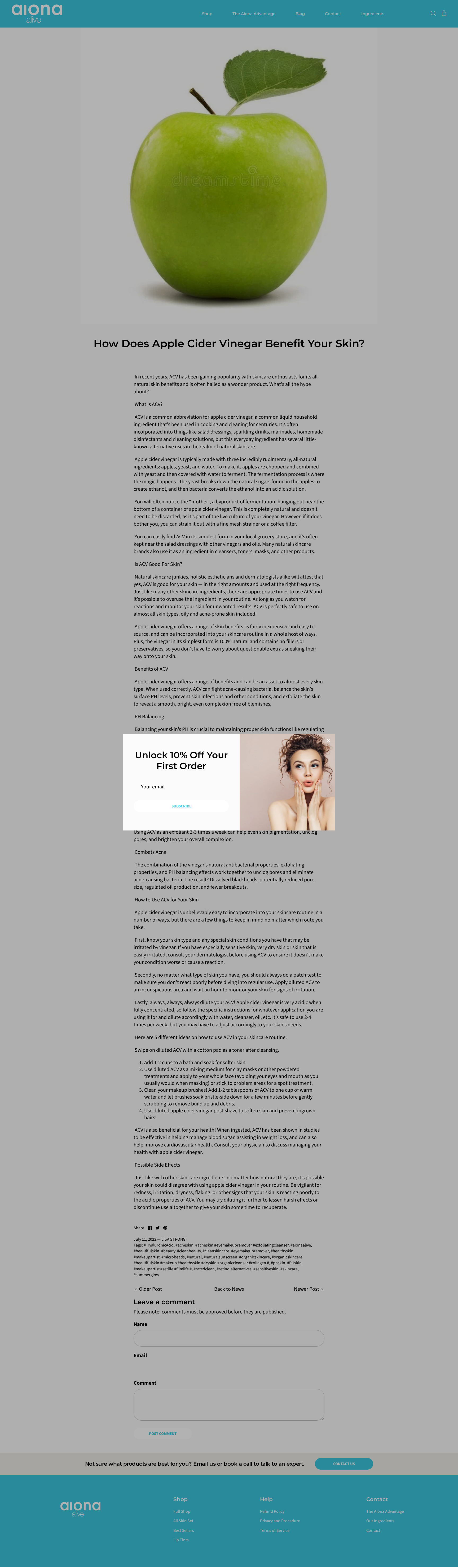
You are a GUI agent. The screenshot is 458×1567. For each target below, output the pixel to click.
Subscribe (181, 806)
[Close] (328, 740)
